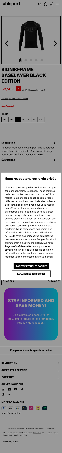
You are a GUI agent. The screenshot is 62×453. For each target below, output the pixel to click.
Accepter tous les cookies (31, 266)
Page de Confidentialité (18, 246)
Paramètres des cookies (31, 274)
